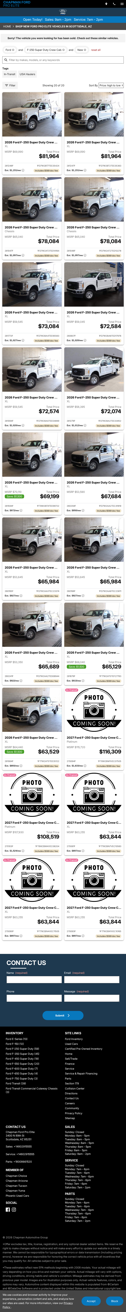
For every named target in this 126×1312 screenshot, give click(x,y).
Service (69, 1068)
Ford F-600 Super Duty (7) (22, 1068)
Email (74, 972)
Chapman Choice (16, 1175)
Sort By (93, 85)
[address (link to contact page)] (106, 3)
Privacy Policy (73, 1113)
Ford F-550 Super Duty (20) (22, 1063)
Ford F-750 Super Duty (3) (22, 1078)
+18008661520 (22, 1161)
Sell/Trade (71, 1058)
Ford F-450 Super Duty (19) (22, 1058)
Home (7, 26)
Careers (70, 1103)
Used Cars (71, 1043)
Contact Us (72, 1098)
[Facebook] (7, 1209)
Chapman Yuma (15, 1190)
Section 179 (72, 1083)
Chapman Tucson (16, 1185)
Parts (68, 1078)
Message (76, 991)
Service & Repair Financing (81, 1073)
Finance (69, 1063)
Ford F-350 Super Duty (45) (22, 1053)
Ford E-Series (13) (17, 1039)
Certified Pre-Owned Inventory (83, 1048)
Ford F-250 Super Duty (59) (22, 1048)
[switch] (122, 4)
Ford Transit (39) (16, 1083)
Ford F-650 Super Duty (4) (22, 1073)
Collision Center (74, 1088)
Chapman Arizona (17, 1180)
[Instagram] (14, 1209)
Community (72, 1108)
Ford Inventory (74, 1039)
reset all (96, 49)
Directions (71, 1093)
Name (17, 972)
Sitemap (70, 1118)
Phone (10, 991)
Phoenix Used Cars (17, 1195)
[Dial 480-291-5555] (114, 3)
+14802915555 (23, 1146)
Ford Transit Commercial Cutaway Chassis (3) (31, 1090)
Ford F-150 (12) (15, 1043)
